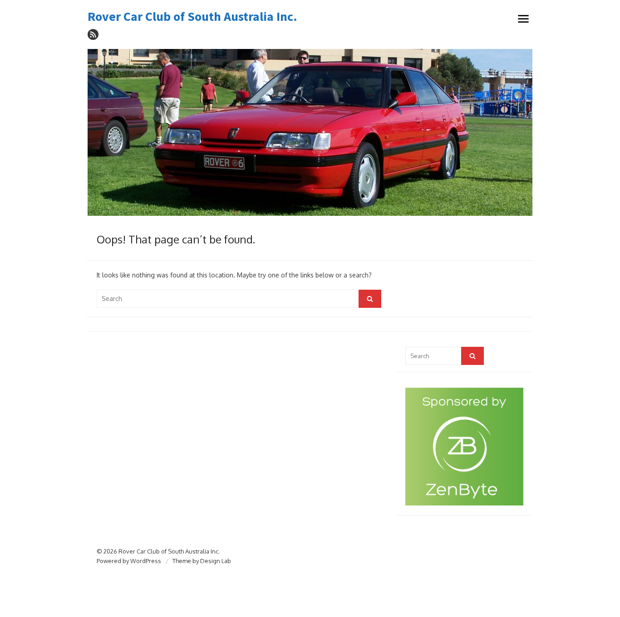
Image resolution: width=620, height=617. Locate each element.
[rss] (93, 34)
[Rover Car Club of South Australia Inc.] (310, 132)
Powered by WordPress (129, 560)
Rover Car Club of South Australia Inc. (192, 16)
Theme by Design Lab (201, 560)
